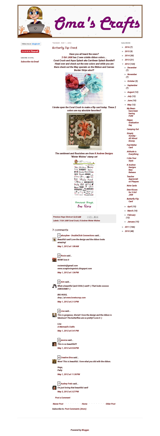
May (129, 104)
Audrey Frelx (66, 383)
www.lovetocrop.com (76, 297)
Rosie (63, 255)
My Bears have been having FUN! (132, 112)
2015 (127, 51)
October (131, 81)
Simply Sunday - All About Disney (132, 137)
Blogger (85, 430)
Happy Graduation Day (133, 122)
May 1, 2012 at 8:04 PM (68, 348)
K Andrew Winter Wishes (90, 221)
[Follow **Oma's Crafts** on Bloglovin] (31, 45)
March (130, 210)
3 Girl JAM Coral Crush (69, 221)
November (132, 74)
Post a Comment (62, 397)
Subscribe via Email (30, 61)
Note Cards (132, 185)
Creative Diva (67, 357)
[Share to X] (93, 217)
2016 (127, 47)
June (129, 100)
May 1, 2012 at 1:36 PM (68, 272)
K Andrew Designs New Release (131, 169)
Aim (63, 282)
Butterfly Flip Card (64, 48)
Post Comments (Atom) (75, 409)
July (129, 96)
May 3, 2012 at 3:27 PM (68, 391)
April (129, 206)
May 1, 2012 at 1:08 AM (68, 246)
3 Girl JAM (67, 57)
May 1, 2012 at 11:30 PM (69, 374)
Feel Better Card (132, 146)
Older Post (110, 404)
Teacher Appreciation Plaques (133, 179)
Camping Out (133, 129)
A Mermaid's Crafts (66, 327)
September (132, 85)
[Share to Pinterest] (97, 217)
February (131, 215)
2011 (127, 227)
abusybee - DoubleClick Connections (77, 235)
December (132, 67)
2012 (127, 64)
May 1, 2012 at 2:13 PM (68, 301)
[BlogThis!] (90, 217)
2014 (127, 55)
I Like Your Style (131, 159)
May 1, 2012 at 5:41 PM (68, 331)
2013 (127, 59)
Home (84, 404)
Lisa (63, 311)
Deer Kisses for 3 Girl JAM (132, 192)
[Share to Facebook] (95, 217)
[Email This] (88, 217)
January (131, 221)
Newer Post (58, 404)
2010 (127, 231)
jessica (64, 340)
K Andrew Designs (104, 153)
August (131, 92)
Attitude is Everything (132, 152)
